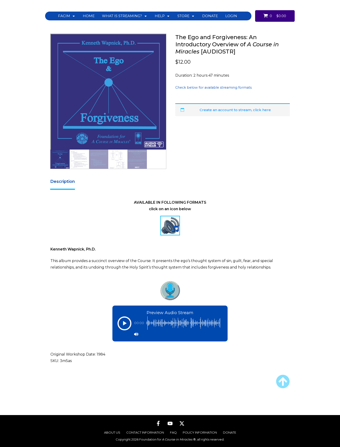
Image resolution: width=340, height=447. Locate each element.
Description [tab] (62, 181)
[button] (124, 325)
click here (262, 110)
